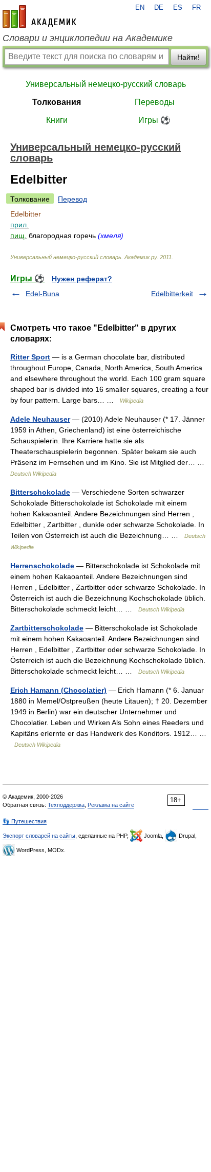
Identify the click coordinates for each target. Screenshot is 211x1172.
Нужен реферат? (82, 279)
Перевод (72, 199)
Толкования (56, 102)
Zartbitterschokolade (46, 628)
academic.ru (39, 16)
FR (196, 7)
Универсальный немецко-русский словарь (106, 84)
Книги (57, 120)
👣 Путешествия (25, 821)
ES (177, 7)
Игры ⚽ (154, 120)
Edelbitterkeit (172, 294)
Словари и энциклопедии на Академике (88, 38)
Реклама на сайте (111, 805)
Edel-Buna (42, 294)
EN (139, 7)
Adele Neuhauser (40, 419)
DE (158, 7)
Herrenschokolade (42, 566)
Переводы (155, 102)
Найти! (188, 57)
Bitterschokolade (40, 492)
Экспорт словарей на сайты (39, 836)
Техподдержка (66, 805)
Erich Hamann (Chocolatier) (58, 690)
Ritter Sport (30, 357)
